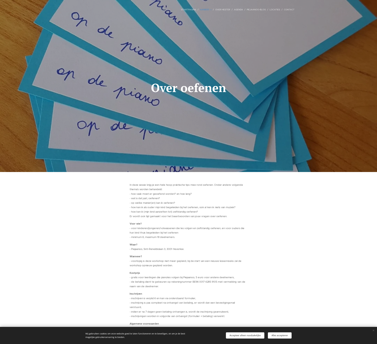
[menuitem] (189, 9)
